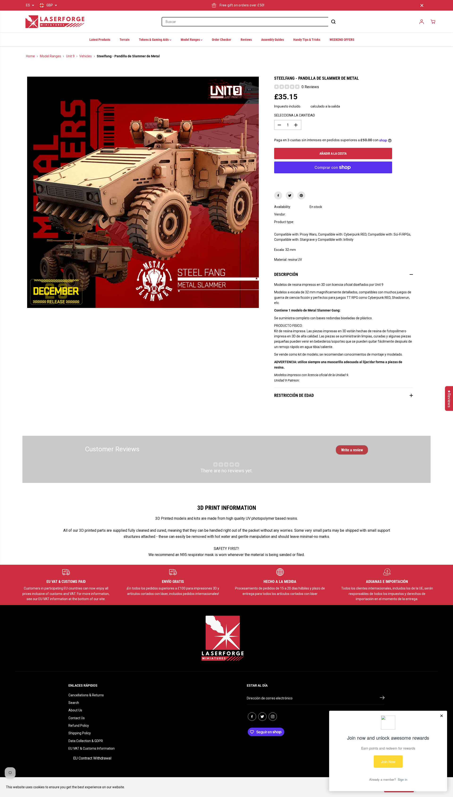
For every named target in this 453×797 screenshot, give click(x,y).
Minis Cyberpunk (322, 222)
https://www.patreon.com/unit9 (322, 380)
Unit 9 (70, 56)
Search (73, 703)
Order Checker (221, 40)
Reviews (246, 40)
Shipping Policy (79, 733)
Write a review (352, 450)
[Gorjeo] (290, 195)
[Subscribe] (382, 698)
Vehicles (85, 56)
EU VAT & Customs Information (91, 748)
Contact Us (76, 718)
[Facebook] (278, 195)
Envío (306, 106)
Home (30, 56)
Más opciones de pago (333, 179)
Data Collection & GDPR (85, 741)
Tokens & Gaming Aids (154, 40)
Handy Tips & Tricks (306, 40)
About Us (75, 710)
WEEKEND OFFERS (342, 40)
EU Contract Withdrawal (92, 758)
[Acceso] (421, 22)
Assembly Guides (272, 40)
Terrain (125, 40)
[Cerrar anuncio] (422, 5)
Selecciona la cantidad (294, 115)
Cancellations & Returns (86, 695)
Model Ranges (191, 40)
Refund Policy (78, 725)
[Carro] (433, 22)
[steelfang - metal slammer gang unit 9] (143, 192)
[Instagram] (273, 716)
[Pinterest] (301, 195)
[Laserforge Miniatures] (54, 21)
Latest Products (99, 40)
